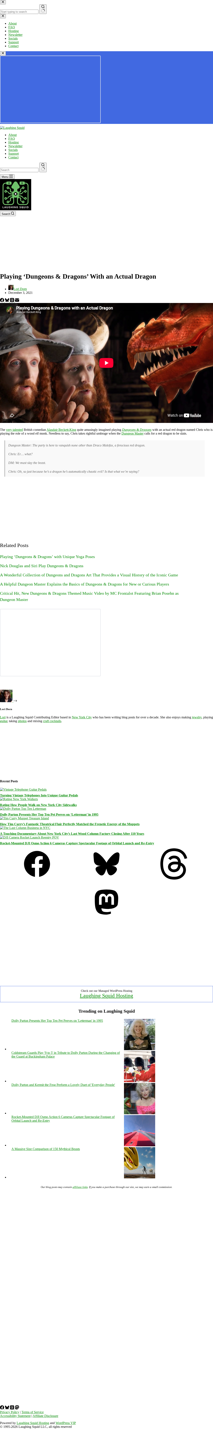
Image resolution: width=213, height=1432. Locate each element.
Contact (13, 157)
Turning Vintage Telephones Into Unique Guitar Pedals (39, 795)
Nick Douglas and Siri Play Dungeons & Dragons (41, 565)
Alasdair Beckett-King (61, 429)
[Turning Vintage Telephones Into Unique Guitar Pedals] (23, 789)
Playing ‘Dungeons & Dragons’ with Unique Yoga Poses (47, 556)
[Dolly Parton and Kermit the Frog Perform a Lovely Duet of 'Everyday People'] (139, 1113)
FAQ (11, 138)
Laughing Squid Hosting (106, 996)
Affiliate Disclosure (45, 1416)
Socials (13, 150)
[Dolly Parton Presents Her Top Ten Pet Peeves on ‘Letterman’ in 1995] (23, 808)
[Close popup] (3, 53)
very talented (14, 429)
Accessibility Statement (15, 1416)
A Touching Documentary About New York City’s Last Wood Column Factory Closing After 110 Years (72, 833)
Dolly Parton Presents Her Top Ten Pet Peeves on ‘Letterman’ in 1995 (49, 814)
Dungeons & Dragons (136, 429)
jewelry (197, 717)
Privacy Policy (9, 1412)
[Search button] (43, 167)
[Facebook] (2, 301)
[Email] (17, 301)
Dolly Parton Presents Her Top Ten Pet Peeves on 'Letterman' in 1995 (57, 1020)
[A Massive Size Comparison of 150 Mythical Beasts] (139, 1177)
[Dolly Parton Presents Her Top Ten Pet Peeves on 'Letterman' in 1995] (139, 1049)
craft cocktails (52, 721)
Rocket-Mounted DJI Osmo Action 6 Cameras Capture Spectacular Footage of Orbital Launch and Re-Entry (77, 843)
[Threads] (12, 301)
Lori (3, 717)
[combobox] (19, 170)
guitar (3, 721)
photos (22, 721)
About (12, 135)
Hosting (13, 142)
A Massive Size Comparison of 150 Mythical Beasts (45, 1149)
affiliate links (80, 1187)
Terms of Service (32, 1412)
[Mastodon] (106, 916)
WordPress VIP (66, 1423)
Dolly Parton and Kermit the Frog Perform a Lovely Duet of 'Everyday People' (63, 1085)
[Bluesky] (7, 301)
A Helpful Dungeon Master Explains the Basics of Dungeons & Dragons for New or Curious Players (84, 584)
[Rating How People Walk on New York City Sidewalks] (19, 799)
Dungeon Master (132, 433)
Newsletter (15, 146)
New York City (82, 717)
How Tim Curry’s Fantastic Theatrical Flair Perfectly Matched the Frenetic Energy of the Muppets (70, 824)
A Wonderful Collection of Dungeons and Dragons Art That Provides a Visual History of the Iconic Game (89, 575)
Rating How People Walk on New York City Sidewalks (38, 805)
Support (13, 153)
